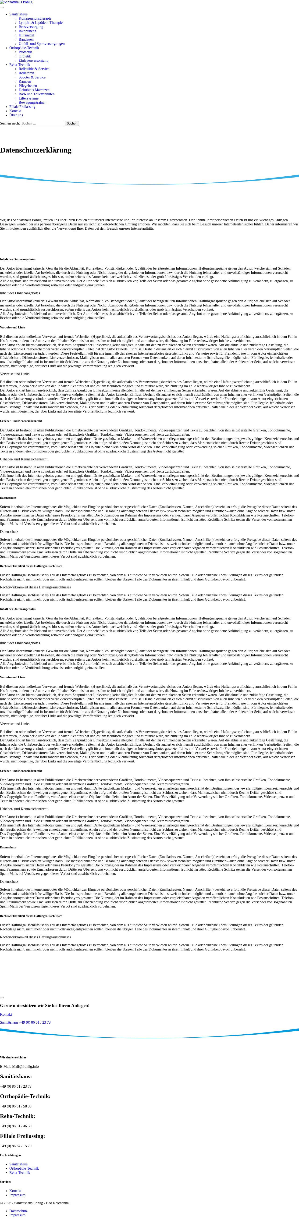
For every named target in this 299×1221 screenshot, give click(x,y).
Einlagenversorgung (33, 60)
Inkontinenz (27, 31)
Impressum (17, 1195)
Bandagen (26, 39)
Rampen (25, 81)
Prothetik (25, 52)
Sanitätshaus (18, 14)
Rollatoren (26, 73)
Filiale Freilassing (22, 107)
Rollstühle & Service (34, 69)
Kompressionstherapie (35, 18)
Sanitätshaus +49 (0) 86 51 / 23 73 (25, 1022)
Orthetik (25, 56)
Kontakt (15, 111)
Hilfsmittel (26, 35)
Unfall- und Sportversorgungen (42, 44)
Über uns (16, 115)
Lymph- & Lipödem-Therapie (41, 23)
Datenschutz (18, 1211)
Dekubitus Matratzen (34, 90)
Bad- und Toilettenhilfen (37, 94)
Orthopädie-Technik (24, 48)
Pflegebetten (28, 86)
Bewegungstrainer (32, 102)
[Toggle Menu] (2, 7)
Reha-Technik (19, 65)
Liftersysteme (29, 98)
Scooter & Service (32, 77)
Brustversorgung (31, 27)
